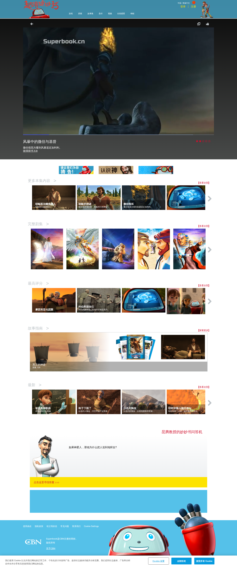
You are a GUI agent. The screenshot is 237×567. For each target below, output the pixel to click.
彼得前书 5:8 (30, 151)
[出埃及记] (191, 249)
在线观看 (121, 13)
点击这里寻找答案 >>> (46, 482)
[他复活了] (48, 249)
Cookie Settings (91, 526)
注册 (193, 6)
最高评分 (38, 283)
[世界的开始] (84, 249)
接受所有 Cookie (204, 560)
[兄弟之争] (155, 249)
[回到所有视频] (31, 24)
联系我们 (76, 526)
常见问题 (64, 526)
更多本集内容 (42, 181)
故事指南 (38, 328)
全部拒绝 (181, 560)
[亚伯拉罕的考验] (120, 249)
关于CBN (50, 548)
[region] (118, 561)
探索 (80, 13)
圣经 (101, 13)
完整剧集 (38, 224)
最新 (34, 385)
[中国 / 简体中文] (187, 0)
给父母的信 (52, 526)
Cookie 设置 (158, 560)
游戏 (71, 13)
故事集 (90, 13)
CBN (34, 542)
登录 (183, 6)
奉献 (132, 13)
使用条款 (27, 526)
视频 (110, 13)
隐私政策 (39, 526)
